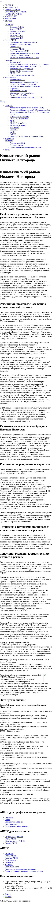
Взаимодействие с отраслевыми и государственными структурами (24, 83)
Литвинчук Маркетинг (19, 117)
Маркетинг (14, 88)
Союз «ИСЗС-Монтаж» (19, 119)
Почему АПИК (11, 843)
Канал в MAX (15, 62)
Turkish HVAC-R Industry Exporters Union (26, 136)
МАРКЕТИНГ (11, 16)
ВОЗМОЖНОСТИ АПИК (15, 12)
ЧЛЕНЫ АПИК (11, 7)
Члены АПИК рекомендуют (21, 71)
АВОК (12, 121)
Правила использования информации (25, 147)
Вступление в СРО (17, 80)
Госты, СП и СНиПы (18, 95)
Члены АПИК (10, 40)
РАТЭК (13, 134)
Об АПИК (9, 25)
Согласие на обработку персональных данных (24, 871)
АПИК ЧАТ (15, 73)
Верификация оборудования (21, 69)
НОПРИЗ (14, 130)
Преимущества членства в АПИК (23, 42)
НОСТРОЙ (14, 128)
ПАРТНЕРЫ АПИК (13, 14)
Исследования (11, 824)
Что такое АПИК (17, 27)
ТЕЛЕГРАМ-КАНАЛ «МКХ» (22, 75)
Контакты (9, 141)
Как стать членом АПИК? (20, 44)
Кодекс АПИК (16, 29)
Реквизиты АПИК (17, 143)
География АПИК (17, 49)
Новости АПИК (16, 38)
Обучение (9, 817)
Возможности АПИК (18, 91)
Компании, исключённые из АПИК (24, 58)
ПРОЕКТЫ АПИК (12, 10)
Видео (7, 150)
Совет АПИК (15, 47)
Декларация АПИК (18, 31)
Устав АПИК (15, 33)
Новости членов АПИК (19, 51)
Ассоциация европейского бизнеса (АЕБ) (27, 108)
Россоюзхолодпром (18, 125)
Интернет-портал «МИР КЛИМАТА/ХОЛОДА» (29, 64)
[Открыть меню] (1, 1)
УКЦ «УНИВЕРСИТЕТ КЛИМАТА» (25, 66)
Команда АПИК (16, 36)
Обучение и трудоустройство (22, 93)
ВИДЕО (8, 21)
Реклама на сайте (17, 145)
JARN (12, 132)
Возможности (10, 77)
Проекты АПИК (11, 858)
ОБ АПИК (9, 5)
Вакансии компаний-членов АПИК (24, 53)
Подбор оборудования (14, 837)
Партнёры (9, 106)
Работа (7, 820)
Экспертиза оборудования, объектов (25, 86)
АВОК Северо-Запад (18, 123)
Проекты (8, 60)
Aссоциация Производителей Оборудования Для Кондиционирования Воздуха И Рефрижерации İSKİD (30, 112)
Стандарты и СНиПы (14, 822)
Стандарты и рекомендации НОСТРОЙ (26, 97)
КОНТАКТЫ (10, 18)
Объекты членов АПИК (20, 55)
